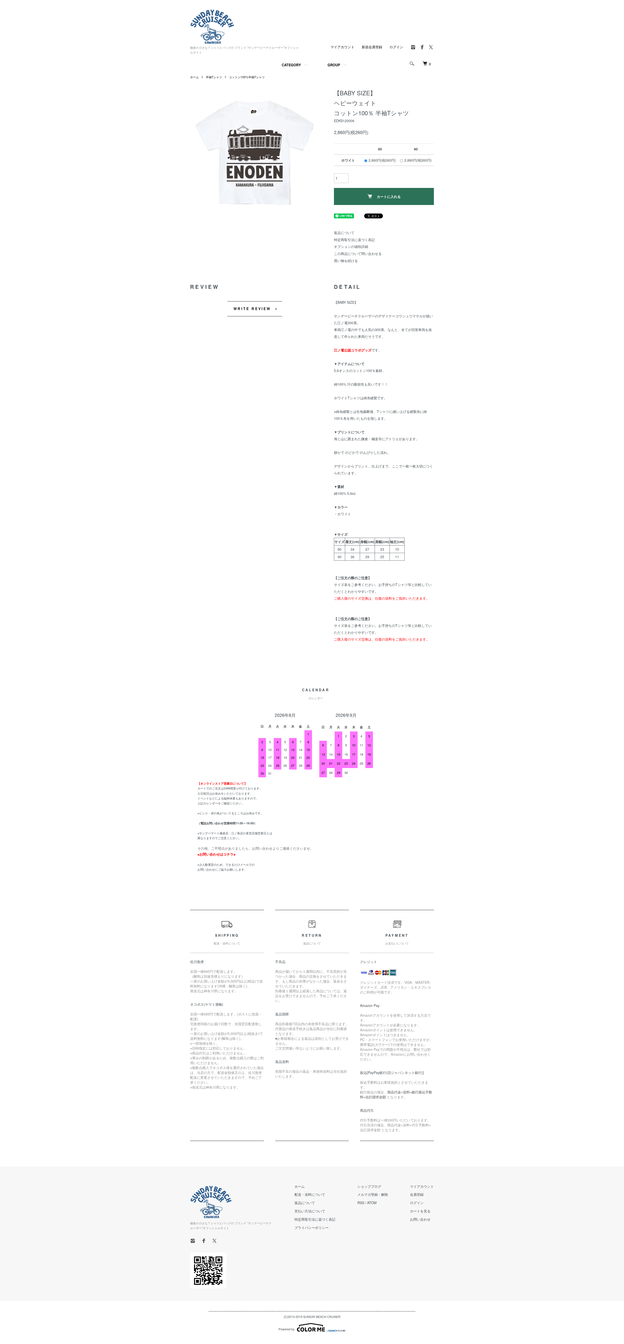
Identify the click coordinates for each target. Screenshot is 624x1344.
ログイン (396, 46)
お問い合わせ (420, 1219)
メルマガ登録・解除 (372, 1194)
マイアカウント (342, 46)
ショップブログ (369, 1186)
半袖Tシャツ (214, 77)
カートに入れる (389, 196)
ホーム (194, 77)
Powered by (286, 1329)
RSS (360, 1202)
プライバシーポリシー (311, 1227)
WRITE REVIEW (252, 308)
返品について (344, 232)
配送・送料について (309, 1194)
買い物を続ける (346, 260)
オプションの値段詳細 (351, 246)
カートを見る (420, 1210)
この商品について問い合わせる (358, 253)
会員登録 (417, 1194)
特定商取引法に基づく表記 (354, 239)
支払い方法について (309, 1210)
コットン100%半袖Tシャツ (247, 77)
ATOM (372, 1202)
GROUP (334, 64)
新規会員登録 (372, 46)
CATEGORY (291, 64)
